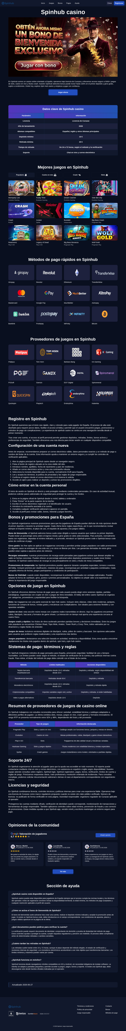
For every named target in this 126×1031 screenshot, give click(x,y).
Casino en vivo (47, 175)
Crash (75, 175)
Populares (20, 175)
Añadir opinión (105, 835)
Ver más (63, 871)
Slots (103, 175)
